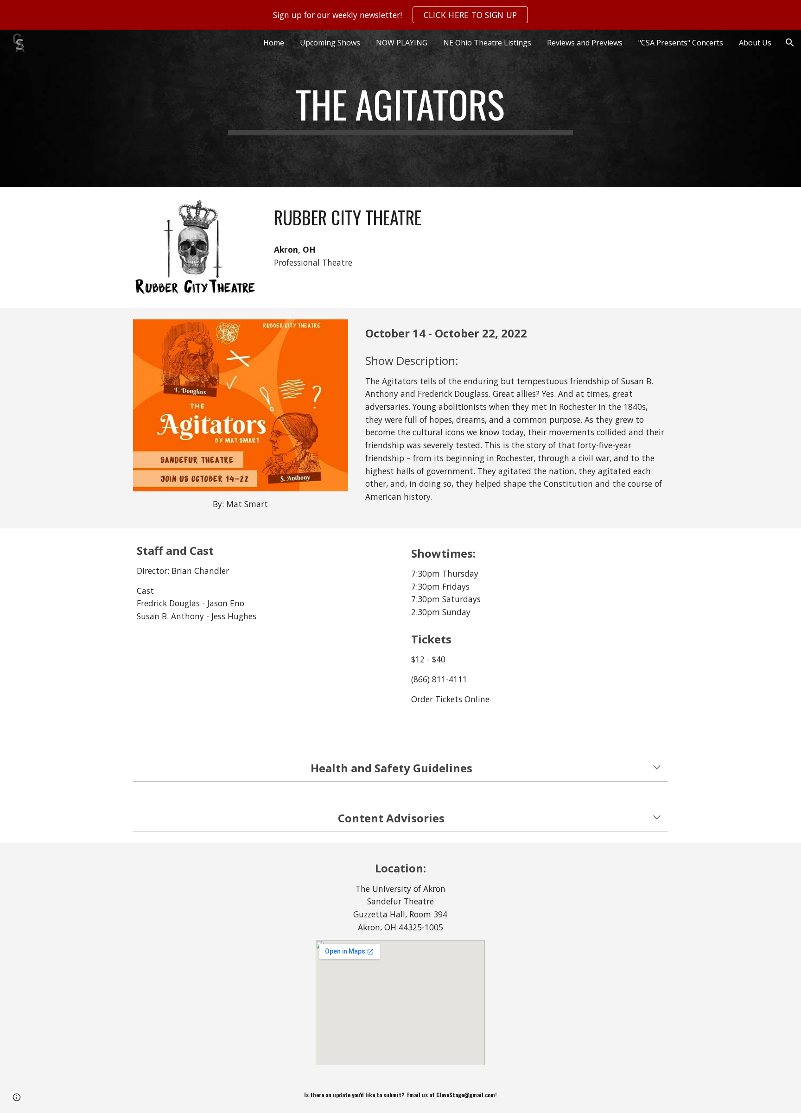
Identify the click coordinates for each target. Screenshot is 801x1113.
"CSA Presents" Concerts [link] (680, 43)
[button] (790, 43)
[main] (400, 108)
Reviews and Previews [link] (585, 43)
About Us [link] (755, 43)
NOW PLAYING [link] (401, 43)
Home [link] (273, 43)
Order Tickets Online (450, 699)
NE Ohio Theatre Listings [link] (487, 43)
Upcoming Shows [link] (330, 43)
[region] (400, 15)
